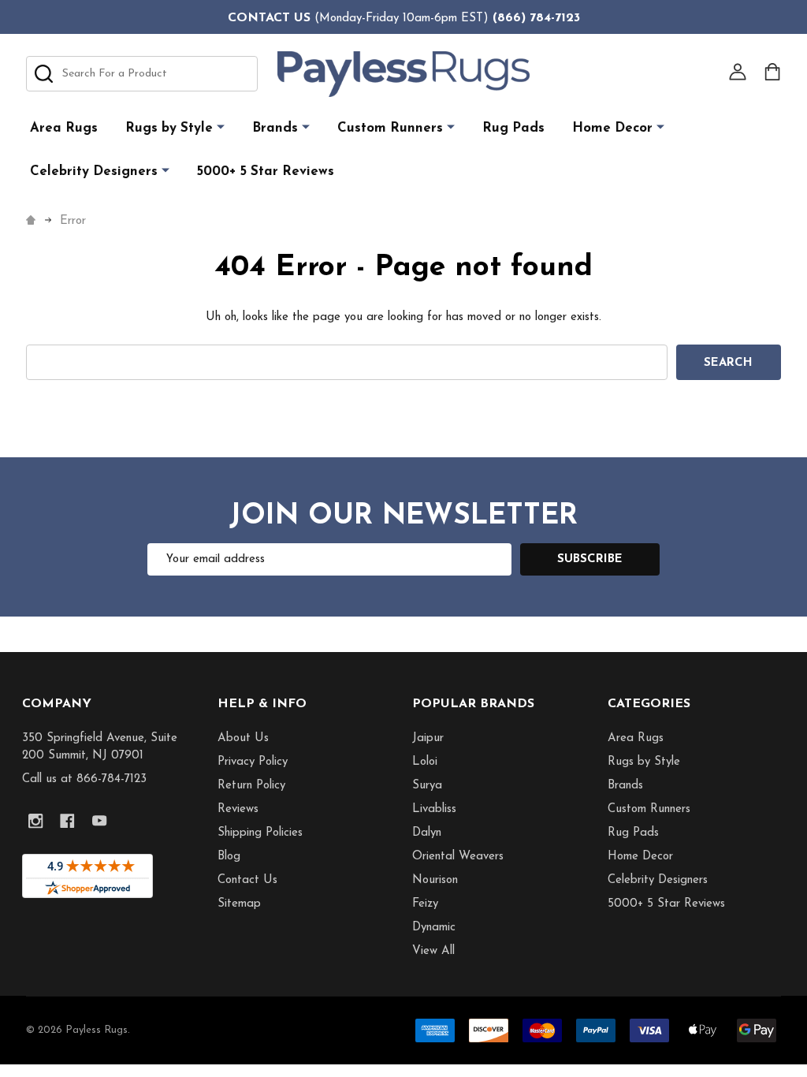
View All (433, 951)
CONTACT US (269, 18)
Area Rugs (64, 128)
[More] (221, 127)
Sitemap (239, 904)
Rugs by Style (169, 128)
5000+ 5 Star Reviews (265, 171)
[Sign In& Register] (737, 71)
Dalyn (426, 833)
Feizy (425, 904)
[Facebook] (67, 821)
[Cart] (772, 71)
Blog (229, 857)
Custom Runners (390, 128)
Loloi (424, 762)
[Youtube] (99, 821)
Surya (427, 786)
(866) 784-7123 (536, 18)
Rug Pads (513, 128)
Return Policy (251, 786)
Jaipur (428, 738)
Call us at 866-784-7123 (84, 779)
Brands (275, 128)
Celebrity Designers (94, 171)
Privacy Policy (253, 762)
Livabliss (434, 809)
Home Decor (612, 128)
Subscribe (590, 559)
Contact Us (247, 880)
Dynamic (434, 928)
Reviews (238, 809)
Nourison (435, 880)
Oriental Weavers (458, 857)
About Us (243, 738)
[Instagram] (36, 821)
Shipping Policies (260, 833)
